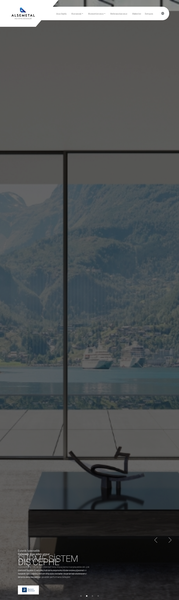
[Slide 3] (92, 596)
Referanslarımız (118, 13)
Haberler (136, 13)
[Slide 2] (86, 596)
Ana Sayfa (61, 13)
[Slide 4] (98, 596)
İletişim (149, 13)
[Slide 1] (81, 596)
